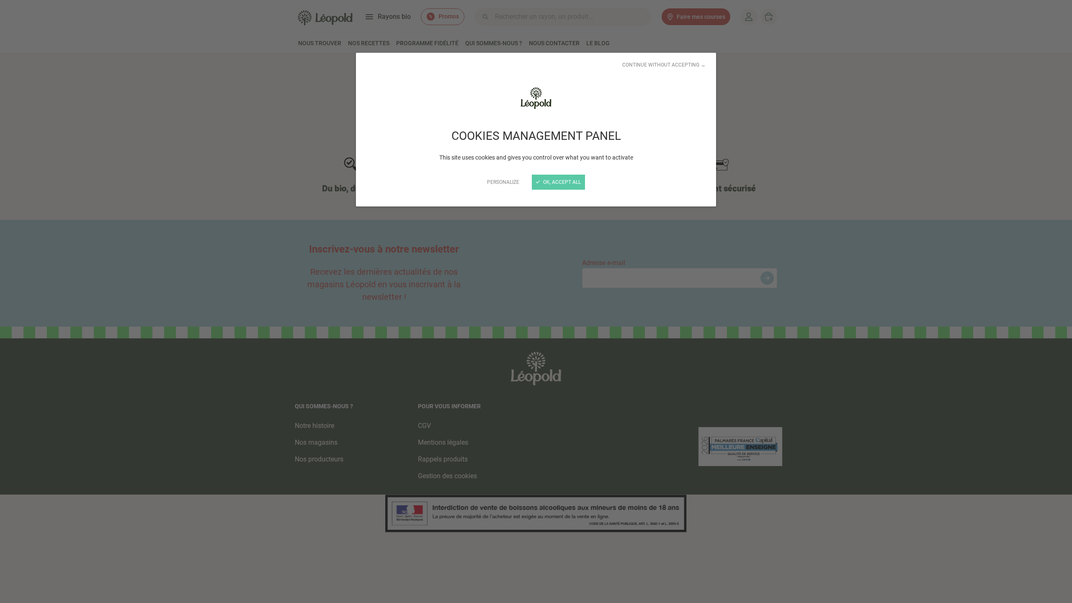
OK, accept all (561, 182)
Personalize (503, 182)
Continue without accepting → (664, 65)
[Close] (536, 301)
